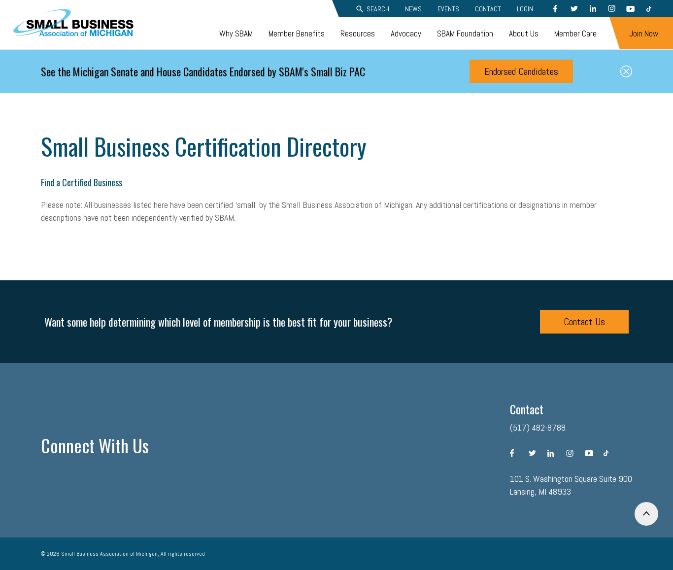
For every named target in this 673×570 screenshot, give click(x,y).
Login (525, 8)
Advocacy (406, 33)
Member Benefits (297, 33)
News (413, 8)
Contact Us (584, 321)
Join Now (643, 33)
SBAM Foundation (465, 33)
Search (378, 8)
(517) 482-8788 (538, 427)
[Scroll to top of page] (646, 514)
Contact (488, 8)
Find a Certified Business (81, 182)
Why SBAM (236, 33)
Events (448, 8)
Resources (357, 33)
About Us (523, 33)
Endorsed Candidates (521, 71)
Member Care (575, 33)
